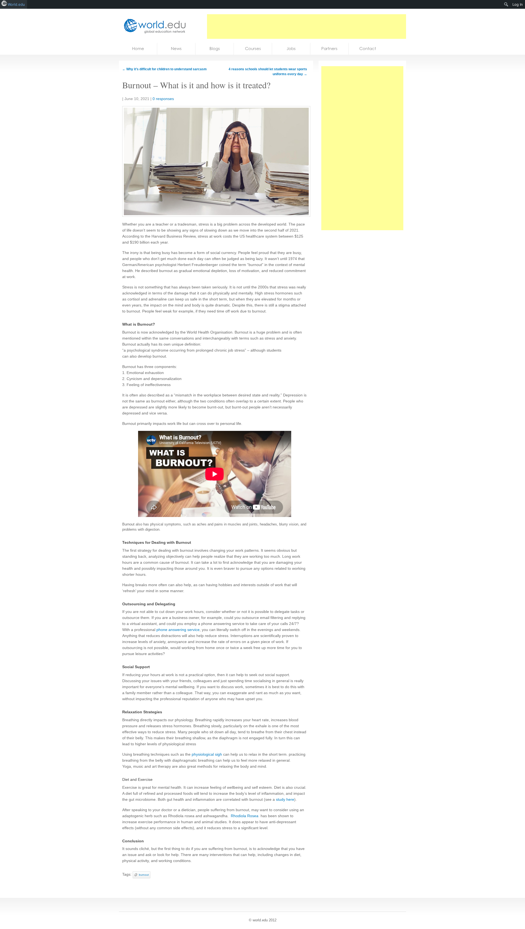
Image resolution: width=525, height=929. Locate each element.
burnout (144, 874)
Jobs (291, 48)
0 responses (163, 99)
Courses (253, 48)
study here (285, 799)
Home (138, 48)
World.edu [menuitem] (16, 4)
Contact (367, 48)
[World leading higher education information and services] (153, 26)
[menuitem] (506, 4)
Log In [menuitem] (517, 4)
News (176, 48)
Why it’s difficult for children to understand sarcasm (164, 69)
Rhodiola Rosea (244, 816)
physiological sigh (207, 754)
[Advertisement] (306, 26)
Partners (329, 48)
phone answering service (178, 629)
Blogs (214, 48)
